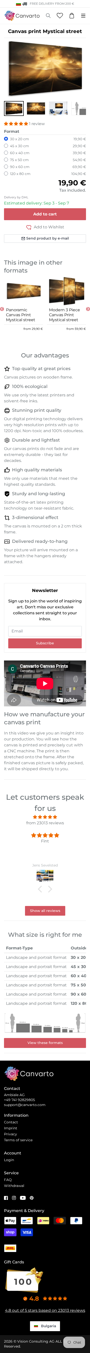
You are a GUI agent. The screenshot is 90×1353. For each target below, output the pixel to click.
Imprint (10, 1128)
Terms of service (18, 1140)
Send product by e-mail (47, 238)
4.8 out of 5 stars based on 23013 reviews (45, 1310)
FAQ (8, 1180)
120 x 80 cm (20, 174)
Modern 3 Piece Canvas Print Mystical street (64, 315)
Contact (11, 1122)
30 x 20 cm (19, 139)
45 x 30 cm (19, 146)
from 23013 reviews (45, 823)
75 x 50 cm (19, 160)
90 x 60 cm (20, 167)
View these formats (45, 1043)
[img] (45, 817)
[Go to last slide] (2, 309)
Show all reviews (45, 910)
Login (9, 1160)
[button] (14, 108)
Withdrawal (14, 1185)
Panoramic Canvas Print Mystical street (20, 315)
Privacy (10, 1134)
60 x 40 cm (20, 153)
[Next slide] (88, 309)
